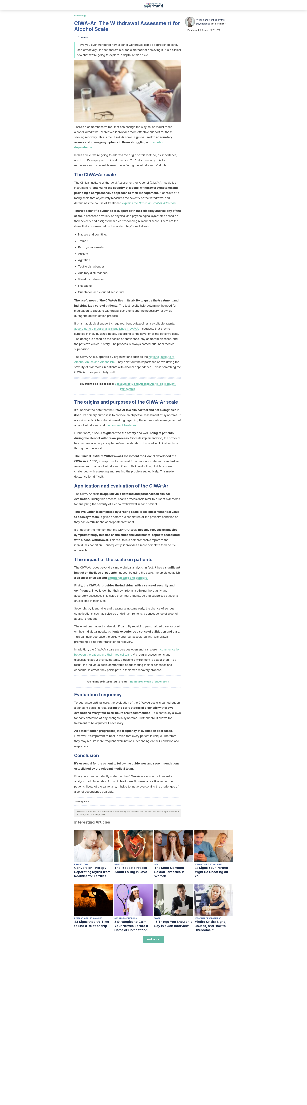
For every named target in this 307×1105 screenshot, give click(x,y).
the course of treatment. (122, 425)
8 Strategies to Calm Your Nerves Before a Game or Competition (131, 926)
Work (157, 918)
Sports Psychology (125, 918)
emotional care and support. (128, 577)
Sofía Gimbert (218, 23)
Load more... (153, 939)
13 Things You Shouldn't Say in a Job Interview (173, 924)
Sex (156, 864)
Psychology (80, 15)
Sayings (118, 864)
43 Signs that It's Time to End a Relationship (91, 924)
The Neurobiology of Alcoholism (148, 681)
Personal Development (207, 918)
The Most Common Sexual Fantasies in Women (169, 872)
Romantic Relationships (208, 864)
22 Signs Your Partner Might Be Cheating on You (211, 872)
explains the (148, 203)
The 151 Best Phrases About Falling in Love (130, 870)
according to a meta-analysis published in (106, 328)
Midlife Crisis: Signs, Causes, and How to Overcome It (210, 926)
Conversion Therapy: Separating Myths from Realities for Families (92, 872)
